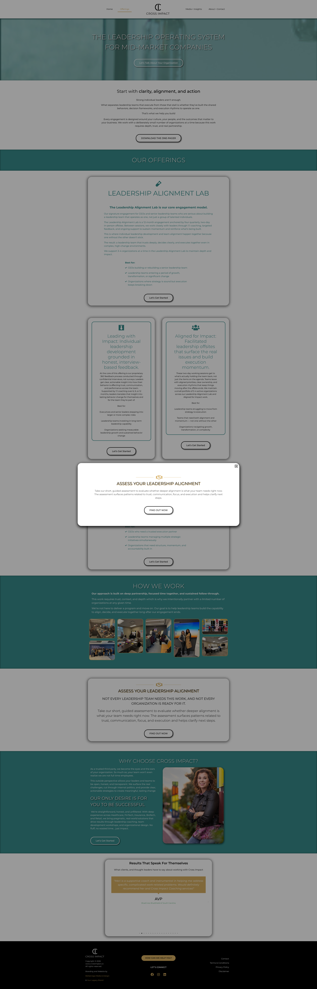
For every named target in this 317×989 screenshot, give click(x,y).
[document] (158, 494)
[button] (236, 466)
